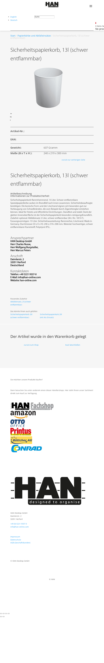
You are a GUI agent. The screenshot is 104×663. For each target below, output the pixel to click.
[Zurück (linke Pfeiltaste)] (1, 616)
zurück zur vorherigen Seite (73, 160)
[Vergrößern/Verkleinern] (1, 613)
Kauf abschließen (72, 345)
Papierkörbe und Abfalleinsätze (34, 35)
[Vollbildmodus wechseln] (4, 613)
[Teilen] (6, 613)
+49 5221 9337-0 (28, 274)
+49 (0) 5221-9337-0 (18, 524)
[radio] (12, 117)
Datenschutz (15, 540)
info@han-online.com (29, 277)
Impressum (15, 536)
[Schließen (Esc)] (9, 613)
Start (12, 35)
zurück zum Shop (31, 345)
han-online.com (28, 280)
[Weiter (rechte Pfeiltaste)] (4, 616)
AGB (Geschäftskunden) (20, 542)
